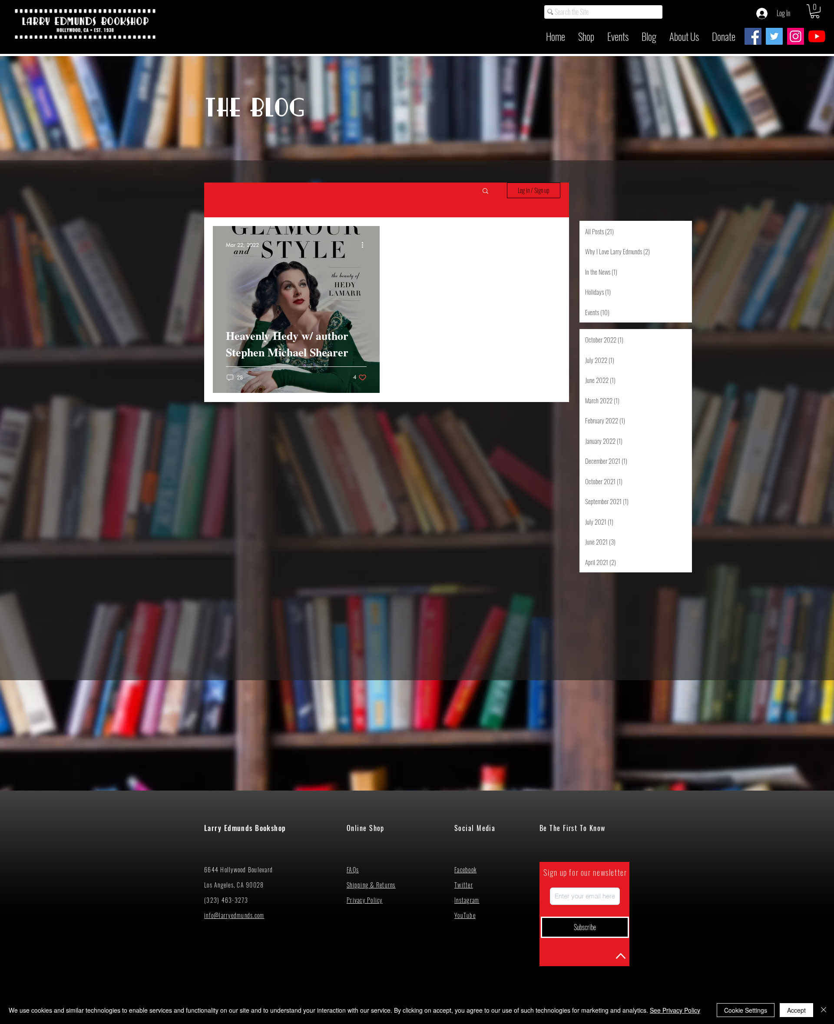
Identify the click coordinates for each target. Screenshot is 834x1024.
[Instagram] (795, 36)
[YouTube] (816, 36)
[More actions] (365, 245)
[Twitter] (774, 36)
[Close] (823, 1010)
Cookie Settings (745, 1010)
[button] (815, 11)
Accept (796, 1010)
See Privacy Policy (675, 1010)
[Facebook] (753, 36)
